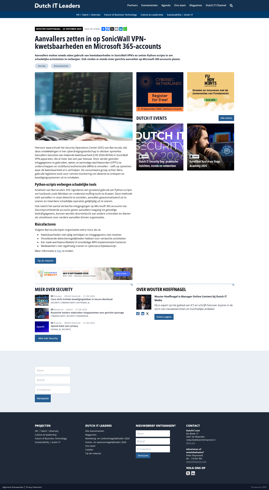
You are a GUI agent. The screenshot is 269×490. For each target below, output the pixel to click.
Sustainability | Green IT (47, 442)
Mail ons (190, 442)
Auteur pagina (164, 316)
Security (41, 66)
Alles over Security (48, 338)
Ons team (90, 445)
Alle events (226, 118)
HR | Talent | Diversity (46, 430)
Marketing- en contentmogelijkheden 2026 (107, 438)
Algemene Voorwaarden (13, 487)
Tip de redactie (45, 260)
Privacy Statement (34, 487)
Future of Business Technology (51, 438)
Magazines (91, 434)
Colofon (89, 449)
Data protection (61, 66)
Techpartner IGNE (259, 487)
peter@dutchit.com (196, 461)
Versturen (43, 398)
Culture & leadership (46, 434)
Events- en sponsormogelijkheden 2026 (105, 442)
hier (59, 251)
